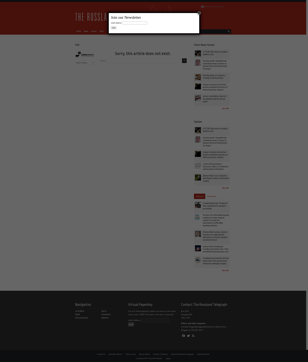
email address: (116, 23)
